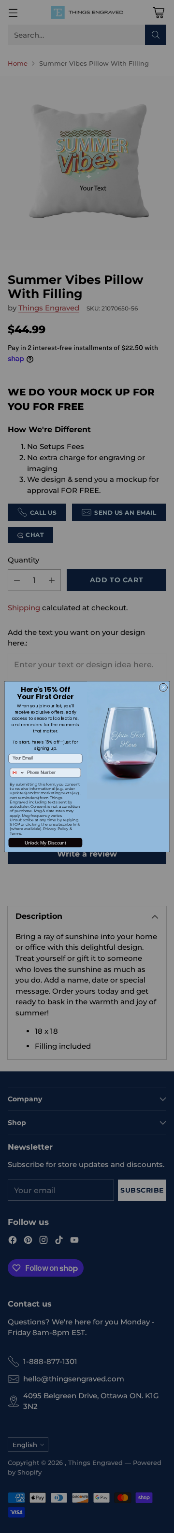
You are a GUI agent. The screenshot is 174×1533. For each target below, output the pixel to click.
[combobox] (17, 772)
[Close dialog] (163, 687)
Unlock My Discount (45, 842)
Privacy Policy (56, 829)
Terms (15, 833)
